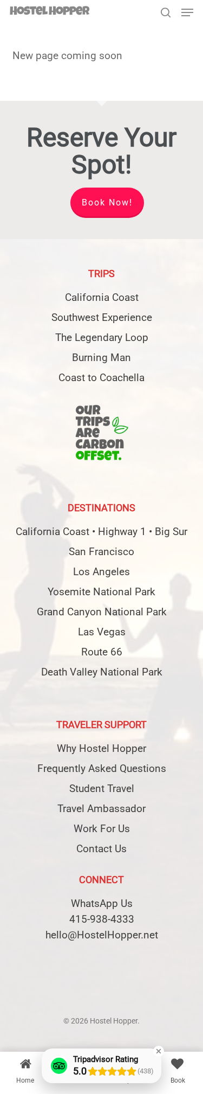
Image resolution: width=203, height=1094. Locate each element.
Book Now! (107, 202)
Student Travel (101, 788)
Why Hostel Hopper (101, 748)
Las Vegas (102, 632)
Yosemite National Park (101, 591)
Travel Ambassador (101, 808)
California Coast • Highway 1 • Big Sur (101, 531)
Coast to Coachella (101, 377)
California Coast (102, 297)
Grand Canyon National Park (102, 612)
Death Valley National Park (101, 672)
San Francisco (101, 551)
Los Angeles (101, 571)
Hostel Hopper (49, 12)
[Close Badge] (158, 1051)
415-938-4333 (101, 919)
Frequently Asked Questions (101, 768)
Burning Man (101, 357)
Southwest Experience (101, 317)
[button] (187, 12)
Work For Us (102, 828)
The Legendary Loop (101, 337)
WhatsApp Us (102, 903)
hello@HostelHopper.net (101, 935)
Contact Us (101, 848)
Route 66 (101, 652)
